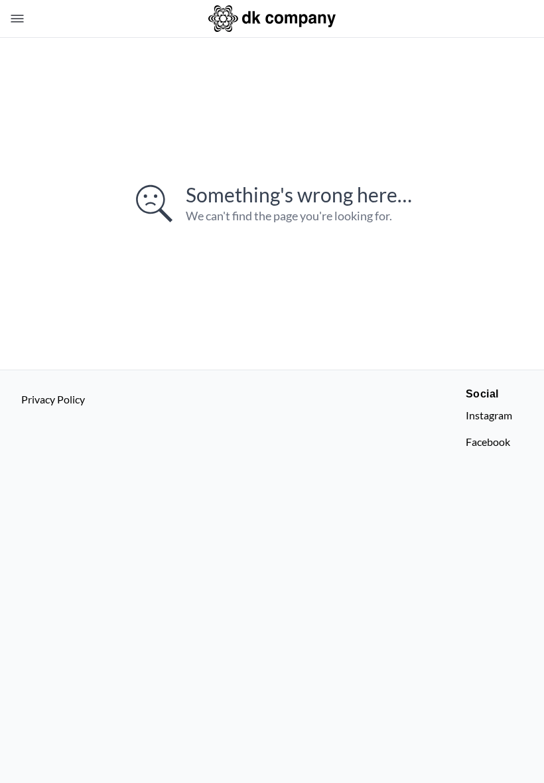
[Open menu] (15, 18)
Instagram (489, 415)
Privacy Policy (53, 399)
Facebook (488, 441)
